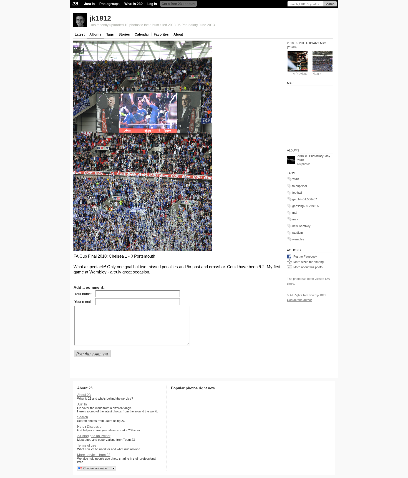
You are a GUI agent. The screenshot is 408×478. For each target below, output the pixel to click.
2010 (295, 179)
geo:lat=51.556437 (304, 199)
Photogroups (109, 4)
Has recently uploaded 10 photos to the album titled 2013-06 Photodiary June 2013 (152, 25)
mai (294, 212)
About (178, 34)
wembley (298, 239)
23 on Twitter (100, 436)
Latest (80, 34)
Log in (152, 4)
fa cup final (299, 186)
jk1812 (100, 18)
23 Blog (83, 436)
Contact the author (299, 300)
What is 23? (133, 4)
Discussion (95, 427)
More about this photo (308, 267)
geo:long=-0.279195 (305, 206)
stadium (297, 232)
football (297, 192)
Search (329, 4)
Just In (89, 4)
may (295, 219)
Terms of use (86, 445)
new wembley (301, 226)
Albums (95, 34)
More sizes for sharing (308, 261)
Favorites (161, 34)
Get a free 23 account (178, 4)
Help (80, 427)
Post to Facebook (305, 256)
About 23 (84, 395)
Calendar (142, 34)
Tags (110, 34)
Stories (124, 34)
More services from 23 (93, 455)
